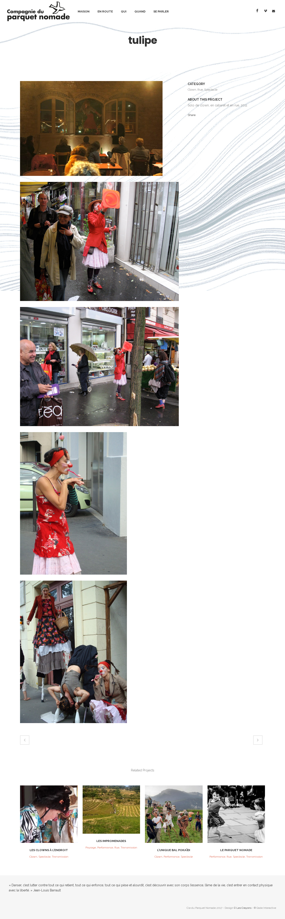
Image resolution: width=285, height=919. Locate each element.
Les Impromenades (111, 841)
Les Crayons (243, 907)
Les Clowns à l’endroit (49, 850)
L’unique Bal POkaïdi (173, 850)
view (48, 813)
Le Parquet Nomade (236, 850)
